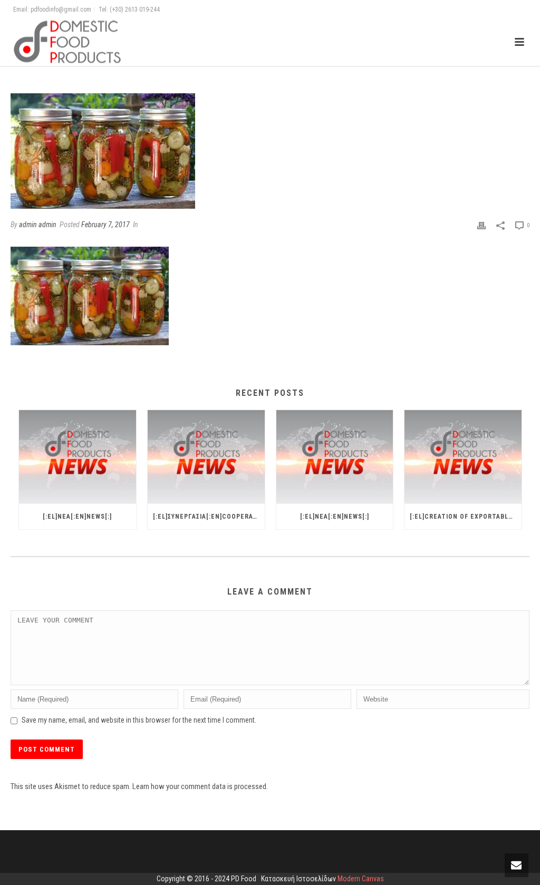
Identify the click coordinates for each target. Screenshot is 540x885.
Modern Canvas (361, 878)
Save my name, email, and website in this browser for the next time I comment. (139, 720)
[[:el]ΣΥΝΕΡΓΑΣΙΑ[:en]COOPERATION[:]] (206, 457)
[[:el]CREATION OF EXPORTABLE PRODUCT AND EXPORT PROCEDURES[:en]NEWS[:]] (463, 457)
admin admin (37, 224)
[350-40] (270, 151)
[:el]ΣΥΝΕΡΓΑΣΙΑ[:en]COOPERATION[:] (209, 516)
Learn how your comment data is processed (199, 786)
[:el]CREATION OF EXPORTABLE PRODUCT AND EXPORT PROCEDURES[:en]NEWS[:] (466, 516)
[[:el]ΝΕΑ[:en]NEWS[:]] (77, 457)
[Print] (481, 225)
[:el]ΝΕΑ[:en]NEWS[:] (77, 516)
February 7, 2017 (105, 224)
